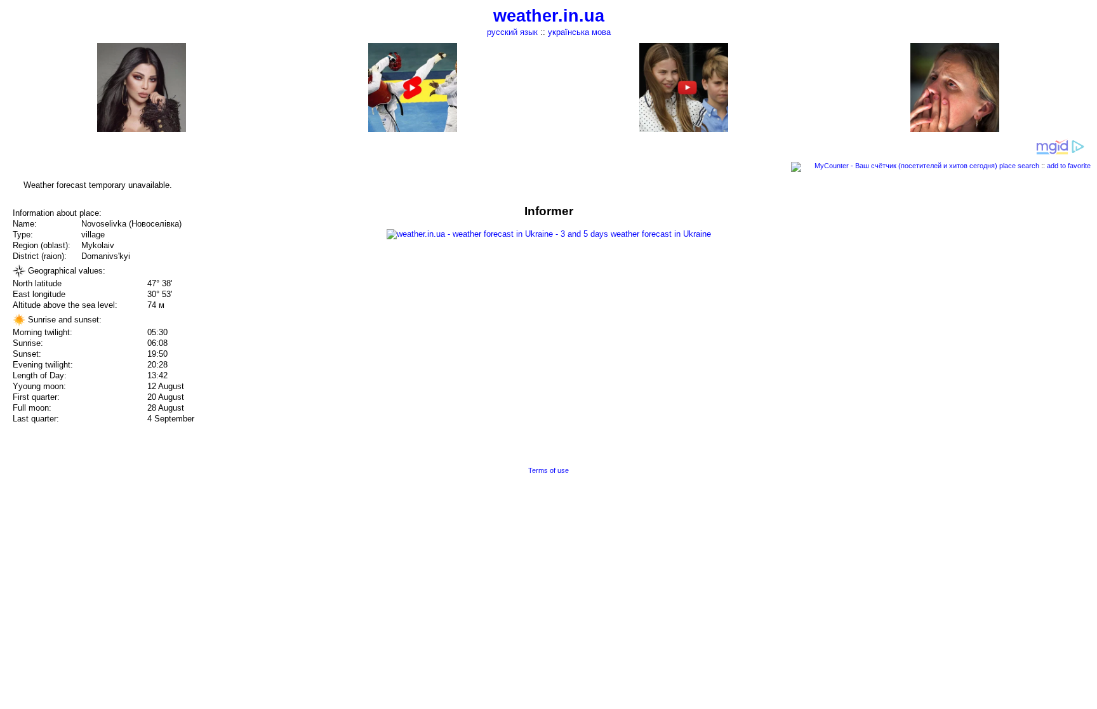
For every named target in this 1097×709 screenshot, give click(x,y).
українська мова (579, 32)
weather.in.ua (548, 15)
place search (1019, 165)
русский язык (512, 32)
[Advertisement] (968, 293)
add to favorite (1069, 165)
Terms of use (548, 470)
